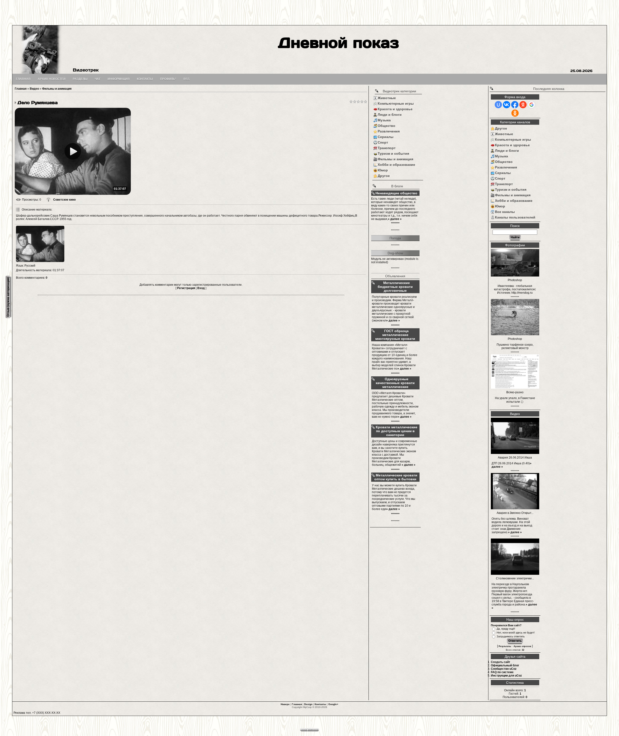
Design (308, 704)
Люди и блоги (390, 115)
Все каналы (505, 212)
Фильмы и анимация (57, 88)
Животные (387, 98)
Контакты (320, 704)
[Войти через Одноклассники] (515, 113)
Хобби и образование (396, 165)
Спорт (383, 142)
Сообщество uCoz (503, 668)
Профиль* (168, 79)
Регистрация (186, 288)
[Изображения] (40, 244)
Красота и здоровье (395, 109)
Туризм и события (393, 153)
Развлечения (389, 131)
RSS (187, 79)
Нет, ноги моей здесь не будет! (516, 632)
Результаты (505, 646)
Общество (386, 126)
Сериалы (385, 137)
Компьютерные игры (396, 103)
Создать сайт (500, 662)
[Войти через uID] (498, 104)
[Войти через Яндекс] (523, 104)
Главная (21, 88)
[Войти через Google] (531, 105)
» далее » (395, 219)
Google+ (333, 704)
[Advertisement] (309, 12)
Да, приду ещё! (506, 628)
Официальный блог (505, 665)
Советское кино (64, 199)
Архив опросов (522, 646)
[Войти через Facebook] (514, 104)
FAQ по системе (502, 672)
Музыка (384, 120)
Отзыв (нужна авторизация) (8, 297)
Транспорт (387, 148)
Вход (201, 288)
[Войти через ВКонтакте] (506, 104)
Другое (384, 176)
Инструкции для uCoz (506, 675)
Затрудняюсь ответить (511, 636)
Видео (34, 88)
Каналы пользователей (515, 217)
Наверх (285, 704)
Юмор (383, 170)
